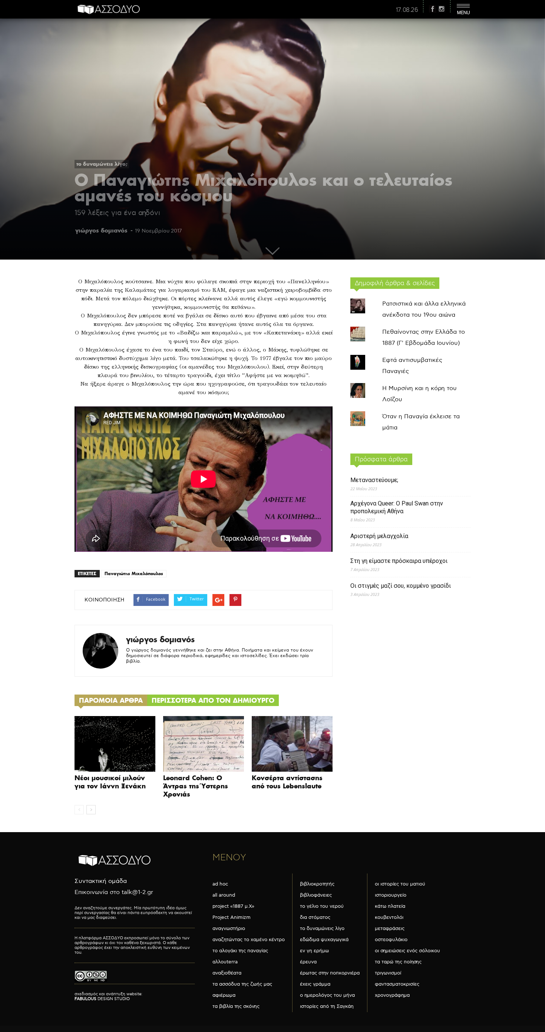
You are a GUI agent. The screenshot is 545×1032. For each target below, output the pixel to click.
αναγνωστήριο (228, 929)
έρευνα (308, 962)
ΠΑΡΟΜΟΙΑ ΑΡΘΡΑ (111, 700)
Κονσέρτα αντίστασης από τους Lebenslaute (287, 782)
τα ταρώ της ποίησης (398, 962)
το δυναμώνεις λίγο (322, 929)
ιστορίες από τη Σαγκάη (327, 1006)
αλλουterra (225, 962)
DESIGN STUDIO (102, 998)
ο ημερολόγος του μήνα (327, 995)
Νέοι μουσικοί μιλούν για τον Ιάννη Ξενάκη (110, 782)
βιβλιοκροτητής (317, 884)
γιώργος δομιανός (101, 230)
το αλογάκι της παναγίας (240, 951)
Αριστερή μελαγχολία (379, 536)
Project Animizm (231, 917)
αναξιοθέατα (226, 973)
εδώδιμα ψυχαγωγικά (324, 940)
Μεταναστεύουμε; (374, 480)
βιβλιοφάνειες (316, 895)
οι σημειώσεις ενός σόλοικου (407, 951)
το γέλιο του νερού (322, 906)
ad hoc (220, 884)
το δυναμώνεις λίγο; (101, 164)
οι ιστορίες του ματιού (400, 884)
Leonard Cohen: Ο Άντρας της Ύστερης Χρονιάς (195, 786)
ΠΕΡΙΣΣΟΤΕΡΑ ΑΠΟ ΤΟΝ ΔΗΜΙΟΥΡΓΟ (213, 700)
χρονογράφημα (392, 995)
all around (223, 895)
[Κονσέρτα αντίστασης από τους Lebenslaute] (292, 744)
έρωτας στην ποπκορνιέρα (330, 973)
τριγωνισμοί (388, 973)
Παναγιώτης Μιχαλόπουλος (134, 573)
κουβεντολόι (389, 917)
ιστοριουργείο (390, 895)
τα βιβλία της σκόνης (236, 1006)
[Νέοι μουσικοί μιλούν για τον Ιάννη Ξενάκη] (115, 744)
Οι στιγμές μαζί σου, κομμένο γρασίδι (400, 585)
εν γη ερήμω (314, 951)
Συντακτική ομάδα (101, 881)
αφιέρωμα (223, 995)
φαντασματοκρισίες (397, 984)
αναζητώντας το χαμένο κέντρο (248, 940)
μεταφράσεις (389, 929)
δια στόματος (315, 917)
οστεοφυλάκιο (391, 940)
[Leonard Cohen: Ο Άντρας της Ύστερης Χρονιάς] (203, 744)
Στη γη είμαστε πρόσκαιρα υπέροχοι (398, 560)
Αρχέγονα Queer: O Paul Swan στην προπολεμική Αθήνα (396, 507)
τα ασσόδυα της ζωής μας (242, 984)
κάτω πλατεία (390, 906)
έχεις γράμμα (315, 984)
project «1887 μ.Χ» (233, 906)
